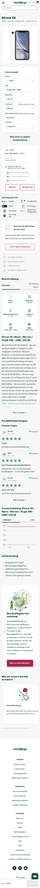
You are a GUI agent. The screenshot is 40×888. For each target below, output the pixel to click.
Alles (33, 520)
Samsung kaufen (20, 774)
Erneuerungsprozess (20, 837)
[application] (20, 537)
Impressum (20, 850)
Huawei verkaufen (20, 805)
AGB (20, 846)
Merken (12, 187)
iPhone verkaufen (20, 791)
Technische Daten (33, 285)
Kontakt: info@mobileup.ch (20, 859)
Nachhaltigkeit (20, 832)
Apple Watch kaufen (20, 778)
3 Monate (7, 520)
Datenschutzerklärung (20, 855)
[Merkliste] (33, 2)
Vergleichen (27, 187)
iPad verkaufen (20, 796)
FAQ (20, 841)
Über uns (20, 818)
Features (6, 285)
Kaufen (20, 759)
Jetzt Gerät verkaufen (20, 247)
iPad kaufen (20, 769)
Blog (20, 828)
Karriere (20, 823)
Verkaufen (20, 786)
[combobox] (20, 8)
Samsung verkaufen (20, 801)
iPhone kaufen (20, 764)
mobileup (20, 813)
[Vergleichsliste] (29, 3)
